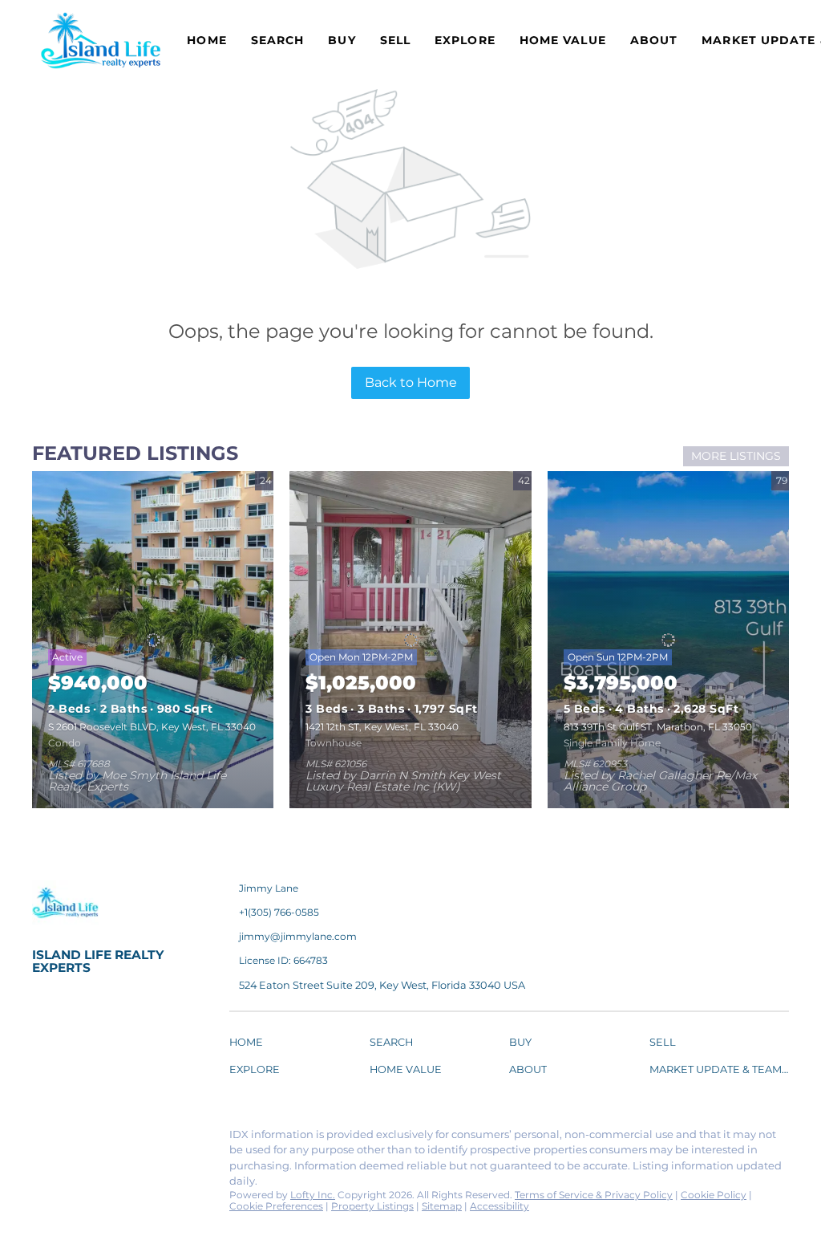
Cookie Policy (713, 1195)
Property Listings (372, 1206)
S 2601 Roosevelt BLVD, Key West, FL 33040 (152, 727)
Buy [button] (341, 40)
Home (206, 40)
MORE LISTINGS (736, 456)
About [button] (654, 40)
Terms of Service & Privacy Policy (594, 1195)
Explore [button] (465, 40)
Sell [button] (395, 40)
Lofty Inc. (312, 1195)
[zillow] (140, 1139)
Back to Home (411, 382)
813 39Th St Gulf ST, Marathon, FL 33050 (658, 727)
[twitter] (108, 1139)
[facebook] (44, 1139)
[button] (250, 1045)
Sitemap (442, 1206)
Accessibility (499, 1206)
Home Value (563, 40)
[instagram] (172, 1139)
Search (278, 40)
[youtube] (44, 1173)
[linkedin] (76, 1139)
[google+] (76, 1173)
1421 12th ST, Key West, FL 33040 (382, 727)
